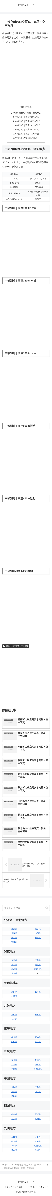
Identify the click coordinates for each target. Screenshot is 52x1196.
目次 (22, 107)
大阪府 (14, 1069)
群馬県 (14, 969)
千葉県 (38, 960)
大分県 (38, 1137)
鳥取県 (14, 1087)
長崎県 (14, 1146)
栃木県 (14, 965)
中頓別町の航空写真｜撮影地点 (27, 113)
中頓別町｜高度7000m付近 (27, 117)
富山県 (14, 1014)
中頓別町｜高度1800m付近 (27, 125)
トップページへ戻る (13, 1187)
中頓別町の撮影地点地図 (26, 138)
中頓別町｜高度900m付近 (27, 129)
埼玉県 (14, 973)
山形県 (38, 933)
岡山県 (14, 1096)
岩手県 (14, 938)
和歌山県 (38, 1069)
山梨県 (14, 996)
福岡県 (14, 1137)
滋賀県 (14, 1060)
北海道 (14, 929)
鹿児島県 (38, 1146)
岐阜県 (14, 1037)
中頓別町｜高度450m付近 (27, 134)
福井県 (38, 1014)
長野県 (38, 992)
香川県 (14, 1119)
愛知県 (38, 1037)
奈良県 (38, 1064)
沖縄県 (38, 1150)
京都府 (14, 1064)
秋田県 (38, 929)
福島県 (38, 938)
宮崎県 (38, 1141)
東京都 (38, 965)
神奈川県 (38, 969)
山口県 (38, 1092)
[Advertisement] (26, 73)
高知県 (38, 1119)
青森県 (14, 933)
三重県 (38, 1042)
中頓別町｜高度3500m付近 (27, 121)
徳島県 (14, 1114)
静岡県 (14, 1042)
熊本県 (14, 1150)
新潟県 (14, 992)
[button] (46, 908)
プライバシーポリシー (38, 1187)
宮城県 (14, 942)
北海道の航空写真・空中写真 (16, 646)
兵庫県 (38, 1060)
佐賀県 (14, 1141)
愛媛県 (38, 1114)
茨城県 (14, 960)
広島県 (38, 1087)
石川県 (14, 1019)
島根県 (14, 1092)
